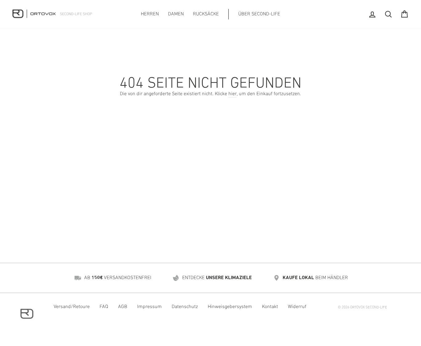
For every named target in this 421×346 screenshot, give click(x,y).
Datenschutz (185, 306)
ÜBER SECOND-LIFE (259, 14)
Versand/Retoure (72, 306)
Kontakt (270, 306)
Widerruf (297, 306)
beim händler (315, 277)
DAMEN (176, 14)
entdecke (217, 277)
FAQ (104, 306)
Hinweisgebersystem (230, 306)
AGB (122, 306)
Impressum (149, 306)
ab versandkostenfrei (117, 277)
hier (232, 94)
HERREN (150, 14)
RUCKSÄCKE (206, 14)
